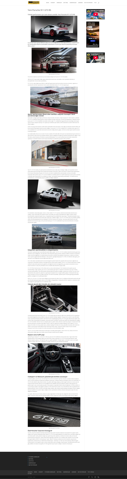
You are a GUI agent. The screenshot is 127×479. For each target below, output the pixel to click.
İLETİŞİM (30, 473)
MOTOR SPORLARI (88, 2)
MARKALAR (59, 2)
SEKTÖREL (65, 2)
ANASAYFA (30, 472)
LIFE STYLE (31, 460)
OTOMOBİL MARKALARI (34, 456)
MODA (47, 2)
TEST (95, 2)
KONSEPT (53, 2)
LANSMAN (80, 2)
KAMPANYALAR (73, 2)
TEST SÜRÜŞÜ (91, 472)
